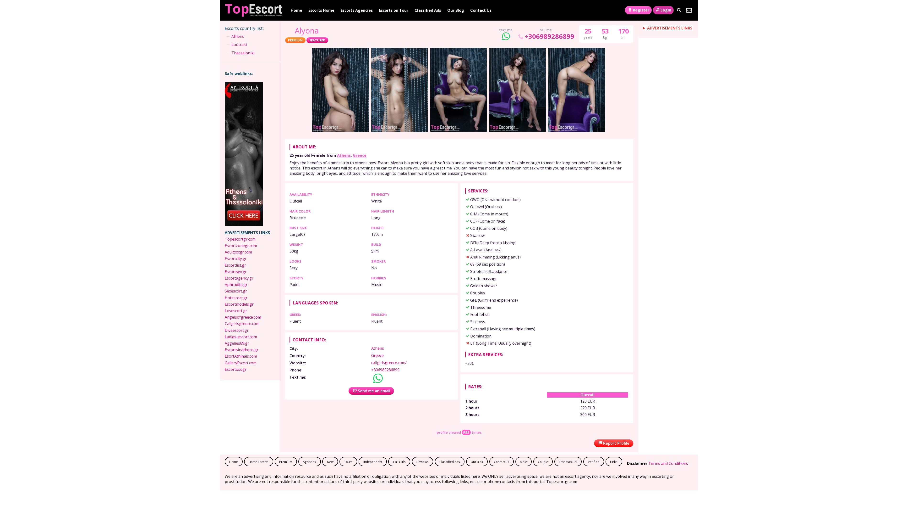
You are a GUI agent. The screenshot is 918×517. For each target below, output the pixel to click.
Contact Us (481, 10)
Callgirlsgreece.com (242, 323)
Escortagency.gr (239, 278)
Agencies (309, 462)
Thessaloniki (242, 53)
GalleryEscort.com (241, 362)
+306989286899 (549, 36)
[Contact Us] (689, 10)
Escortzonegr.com (241, 245)
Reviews (422, 462)
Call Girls (399, 462)
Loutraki (239, 44)
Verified (593, 462)
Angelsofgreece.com (243, 317)
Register (641, 10)
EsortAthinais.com (241, 356)
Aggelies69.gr (237, 343)
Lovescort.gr (236, 310)
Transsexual (568, 462)
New (330, 462)
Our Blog (455, 10)
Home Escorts (258, 462)
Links (613, 462)
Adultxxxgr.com (239, 252)
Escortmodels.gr (239, 304)
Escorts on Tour (393, 10)
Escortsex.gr (236, 271)
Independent (372, 462)
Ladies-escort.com (241, 336)
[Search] (679, 10)
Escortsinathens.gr (241, 349)
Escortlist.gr (235, 265)
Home (296, 10)
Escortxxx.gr (235, 369)
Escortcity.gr (236, 258)
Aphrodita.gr (236, 284)
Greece (359, 155)
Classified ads (449, 462)
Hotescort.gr (236, 297)
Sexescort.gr (236, 291)
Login (666, 10)
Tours (348, 462)
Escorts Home (321, 10)
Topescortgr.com (240, 239)
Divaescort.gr (237, 330)
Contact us (501, 462)
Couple (543, 462)
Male (523, 462)
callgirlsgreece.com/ (389, 362)
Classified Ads (428, 10)
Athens (344, 155)
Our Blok (477, 462)
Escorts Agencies (357, 10)
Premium (285, 462)
